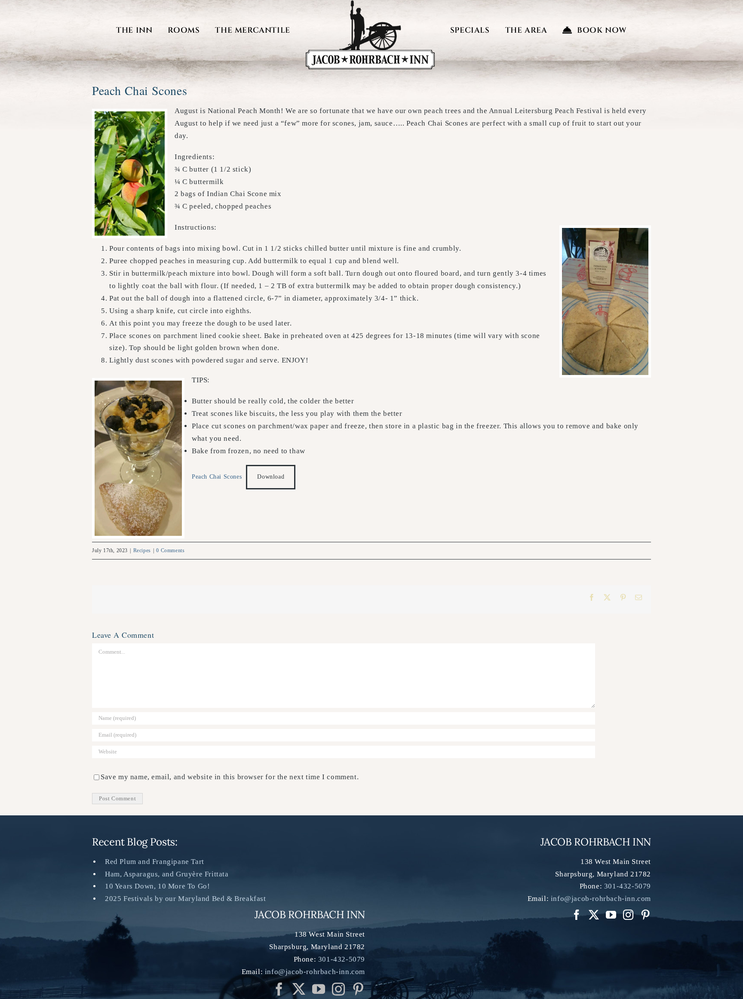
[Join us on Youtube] (318, 989)
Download (270, 476)
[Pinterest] (358, 989)
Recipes (142, 550)
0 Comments (170, 550)
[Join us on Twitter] (299, 989)
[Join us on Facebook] (279, 989)
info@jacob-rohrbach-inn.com (315, 972)
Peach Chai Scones (217, 476)
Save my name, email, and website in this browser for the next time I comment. (230, 777)
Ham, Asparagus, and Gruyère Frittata (167, 874)
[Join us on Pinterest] (338, 989)
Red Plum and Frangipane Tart (154, 862)
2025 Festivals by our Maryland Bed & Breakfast (185, 898)
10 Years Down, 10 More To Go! (157, 886)
